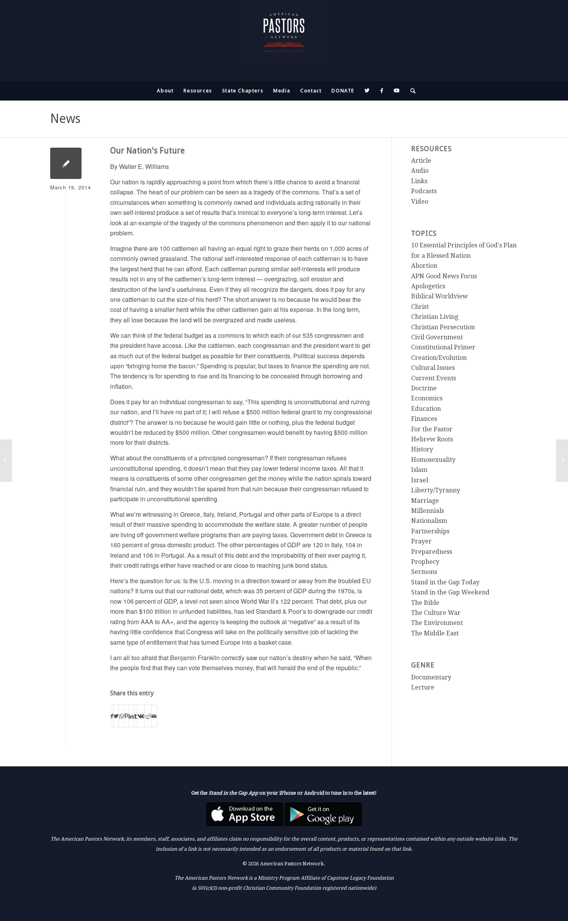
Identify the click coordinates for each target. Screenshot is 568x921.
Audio (420, 170)
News (65, 118)
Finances (424, 418)
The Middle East (435, 633)
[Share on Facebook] (112, 716)
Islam (419, 469)
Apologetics (428, 286)
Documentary (431, 677)
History (422, 449)
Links (419, 181)
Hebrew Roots (432, 439)
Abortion (424, 265)
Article (421, 160)
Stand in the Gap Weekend (450, 592)
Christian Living (434, 316)
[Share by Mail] (153, 716)
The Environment (437, 622)
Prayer (421, 541)
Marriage (425, 500)
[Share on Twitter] (116, 716)
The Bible (425, 602)
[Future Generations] (6, 460)
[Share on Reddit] (148, 716)
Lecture (422, 687)
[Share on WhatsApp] (121, 716)
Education (426, 408)
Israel (419, 480)
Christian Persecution (443, 327)
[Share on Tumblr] (135, 716)
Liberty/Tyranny (435, 490)
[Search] (410, 90)
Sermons (424, 571)
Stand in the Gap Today (445, 582)
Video (419, 201)
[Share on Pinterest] (126, 716)
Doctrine (424, 388)
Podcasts (424, 191)
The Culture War (436, 612)
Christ (420, 306)
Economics (426, 398)
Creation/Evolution (439, 357)
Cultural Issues (433, 367)
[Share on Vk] (141, 716)
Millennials (427, 510)
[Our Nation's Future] (66, 163)
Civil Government (437, 337)
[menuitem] (165, 90)
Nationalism (429, 520)
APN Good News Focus (444, 276)
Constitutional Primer (443, 347)
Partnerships (430, 531)
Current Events (433, 378)
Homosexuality (433, 459)
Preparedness (431, 551)
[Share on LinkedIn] (131, 716)
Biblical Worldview (439, 296)
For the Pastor (431, 429)
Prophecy (425, 561)
